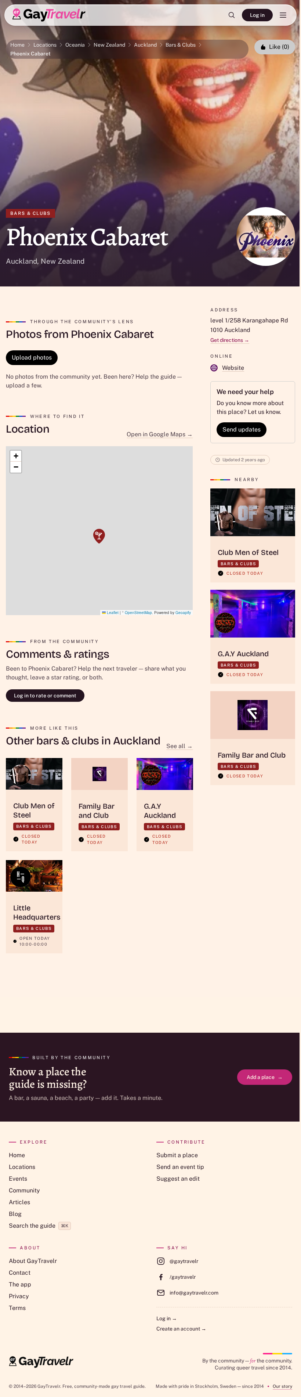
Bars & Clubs (181, 45)
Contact (19, 1272)
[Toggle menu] (283, 15)
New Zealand (109, 45)
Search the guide (38, 1225)
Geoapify (183, 612)
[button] (99, 536)
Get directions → (229, 340)
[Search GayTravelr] (231, 15)
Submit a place (177, 1155)
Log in (257, 15)
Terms (17, 1307)
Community (24, 1190)
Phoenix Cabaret (30, 54)
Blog (15, 1213)
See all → (179, 746)
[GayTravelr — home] (41, 1362)
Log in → (166, 1318)
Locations (45, 45)
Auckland (145, 45)
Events (18, 1178)
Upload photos (32, 357)
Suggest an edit (178, 1178)
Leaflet (112, 612)
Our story (282, 1386)
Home (17, 45)
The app (20, 1284)
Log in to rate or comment (45, 695)
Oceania (75, 45)
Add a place (265, 1077)
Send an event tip (180, 1166)
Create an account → (181, 1329)
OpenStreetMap (138, 612)
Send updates (241, 429)
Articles (19, 1202)
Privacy (19, 1296)
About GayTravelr (33, 1260)
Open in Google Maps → (160, 434)
